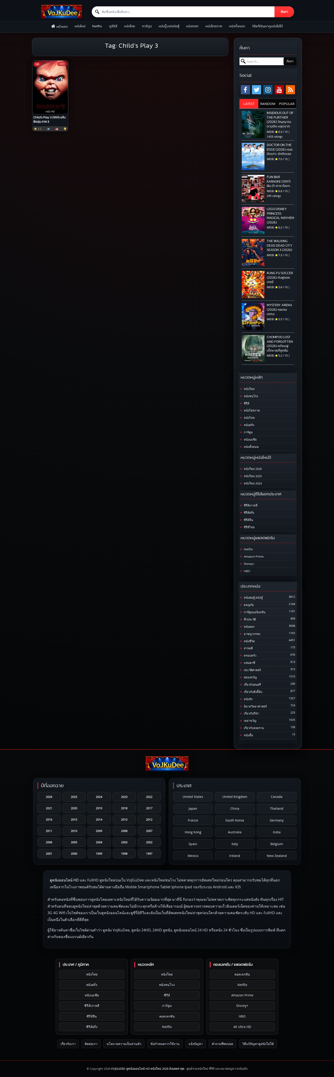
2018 (124, 808)
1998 (124, 853)
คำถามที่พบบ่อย (222, 1044)
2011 (49, 831)
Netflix (97, 26)
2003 (124, 842)
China (234, 808)
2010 (74, 831)
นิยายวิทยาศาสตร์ (255, 706)
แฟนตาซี (249, 663)
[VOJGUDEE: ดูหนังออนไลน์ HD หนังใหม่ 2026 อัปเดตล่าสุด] (61, 12)
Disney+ (248, 564)
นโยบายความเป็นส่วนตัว (124, 1044)
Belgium (276, 844)
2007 (149, 831)
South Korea (234, 820)
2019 (99, 808)
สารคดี (248, 648)
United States (193, 796)
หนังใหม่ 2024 (252, 483)
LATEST (248, 103)
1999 (99, 853)
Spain (193, 844)
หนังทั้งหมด (237, 26)
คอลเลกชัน (167, 1016)
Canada (276, 796)
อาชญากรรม (251, 634)
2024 (99, 797)
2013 (124, 819)
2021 (49, 808)
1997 (149, 853)
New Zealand (277, 856)
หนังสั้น (248, 735)
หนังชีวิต (249, 641)
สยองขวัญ (250, 677)
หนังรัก (248, 699)
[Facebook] (245, 89)
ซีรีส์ (246, 403)
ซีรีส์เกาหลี (250, 505)
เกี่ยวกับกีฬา (251, 713)
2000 (74, 853)
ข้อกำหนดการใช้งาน (164, 1044)
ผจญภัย (248, 605)
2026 (49, 797)
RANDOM (267, 103)
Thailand (276, 808)
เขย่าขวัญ (249, 721)
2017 (149, 808)
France (193, 820)
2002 (149, 842)
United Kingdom (234, 796)
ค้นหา (284, 11)
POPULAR (286, 103)
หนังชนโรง (250, 396)
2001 (49, 853)
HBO (246, 571)
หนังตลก (192, 26)
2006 (49, 842)
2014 (99, 819)
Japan (193, 808)
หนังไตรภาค (213, 26)
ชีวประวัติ (249, 619)
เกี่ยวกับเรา (68, 1044)
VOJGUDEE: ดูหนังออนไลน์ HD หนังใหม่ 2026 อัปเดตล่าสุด (147, 1069)
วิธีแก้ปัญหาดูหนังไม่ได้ (267, 26)
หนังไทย (129, 26)
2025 (74, 797)
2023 (124, 797)
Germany (277, 820)
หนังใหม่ (80, 26)
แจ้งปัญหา (196, 1044)
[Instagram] (267, 89)
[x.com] (256, 89)
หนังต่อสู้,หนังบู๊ (253, 598)
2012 (149, 819)
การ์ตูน (147, 26)
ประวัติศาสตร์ (252, 670)
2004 (99, 842)
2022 (149, 797)
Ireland (234, 856)
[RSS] (290, 89)
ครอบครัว (249, 656)
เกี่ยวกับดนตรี (252, 685)
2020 (74, 808)
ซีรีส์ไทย (249, 527)
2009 (99, 831)
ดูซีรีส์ (113, 26)
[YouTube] (279, 89)
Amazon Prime (253, 556)
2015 (74, 819)
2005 (74, 842)
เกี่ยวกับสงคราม (253, 728)
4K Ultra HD (242, 1027)
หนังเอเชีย (250, 440)
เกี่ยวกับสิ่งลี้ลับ (252, 692)
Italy (235, 844)
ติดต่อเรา (91, 1044)
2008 (124, 831)
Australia (235, 832)
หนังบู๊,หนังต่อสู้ (169, 26)
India (277, 832)
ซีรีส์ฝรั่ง (248, 513)
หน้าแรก (62, 26)
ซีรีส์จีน (248, 520)
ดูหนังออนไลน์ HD (64, 880)
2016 (49, 819)
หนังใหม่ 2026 (252, 469)
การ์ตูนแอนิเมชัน (254, 612)
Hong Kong (193, 832)
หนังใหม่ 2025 (252, 476)
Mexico (193, 856)
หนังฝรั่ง (248, 425)
